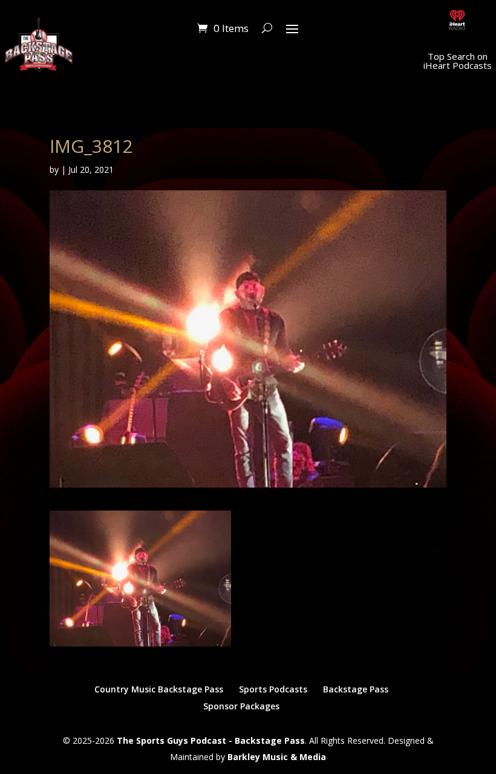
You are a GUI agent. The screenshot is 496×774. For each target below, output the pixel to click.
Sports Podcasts (273, 689)
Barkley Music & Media (276, 757)
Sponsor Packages (241, 706)
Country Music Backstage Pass (158, 689)
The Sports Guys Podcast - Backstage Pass (211, 740)
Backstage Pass (355, 689)
